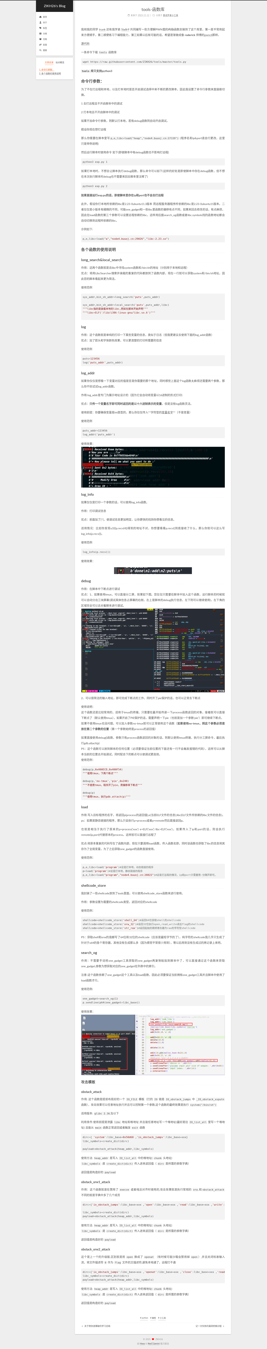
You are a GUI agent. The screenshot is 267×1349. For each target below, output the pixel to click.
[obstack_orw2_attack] (223, 1249)
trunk (102, 29)
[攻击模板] (223, 1082)
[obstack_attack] (223, 1092)
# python (144, 1318)
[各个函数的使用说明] (223, 249)
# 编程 (153, 1318)
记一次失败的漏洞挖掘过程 (209, 1326)
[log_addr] (223, 373)
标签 (45, 28)
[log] (223, 327)
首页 (45, 17)
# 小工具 (162, 1318)
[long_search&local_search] (223, 260)
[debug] (223, 581)
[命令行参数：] (223, 81)
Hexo (142, 1344)
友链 (45, 45)
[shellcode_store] (223, 885)
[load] (223, 807)
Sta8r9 (125, 29)
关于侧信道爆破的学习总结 (97, 1326)
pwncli (208, 35)
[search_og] (223, 952)
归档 (45, 39)
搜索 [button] (45, 50)
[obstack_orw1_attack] (223, 1182)
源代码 (85, 43)
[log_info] (223, 494)
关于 (45, 23)
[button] (54, 78)
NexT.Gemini (154, 1344)
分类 (45, 34)
